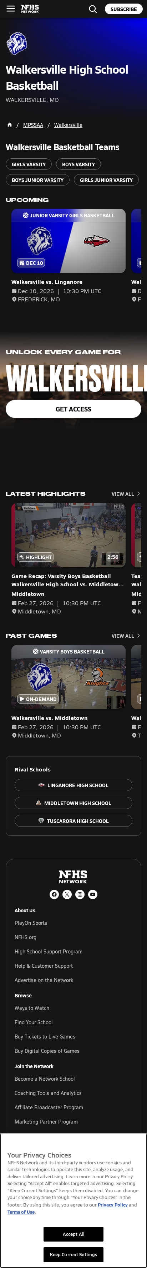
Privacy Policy (113, 1204)
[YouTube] (92, 894)
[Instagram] (80, 894)
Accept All (73, 1234)
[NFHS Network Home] (30, 9)
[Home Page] (10, 124)
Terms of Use (21, 1211)
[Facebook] (54, 894)
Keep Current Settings (73, 1254)
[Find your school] (92, 9)
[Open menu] (10, 8)
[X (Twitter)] (67, 894)
